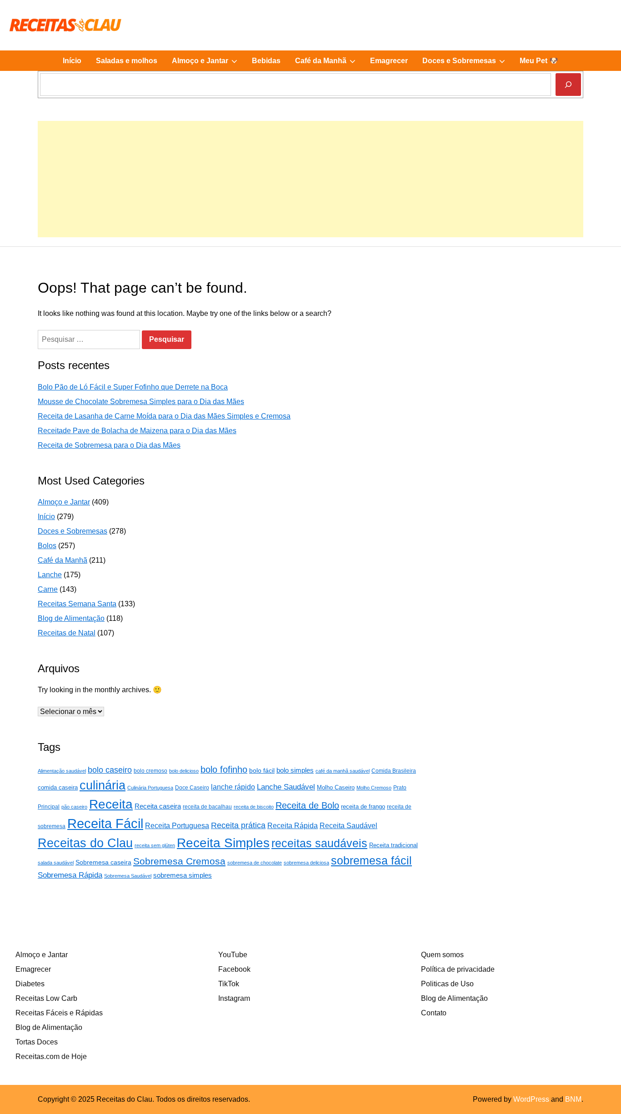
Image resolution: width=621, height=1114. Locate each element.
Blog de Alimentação (71, 618)
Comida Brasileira (393, 771)
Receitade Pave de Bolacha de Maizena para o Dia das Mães (137, 431)
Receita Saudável (348, 825)
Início (72, 61)
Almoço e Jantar (208, 63)
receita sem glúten (155, 845)
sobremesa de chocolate (254, 862)
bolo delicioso (184, 771)
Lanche (50, 575)
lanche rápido (233, 787)
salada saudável (56, 862)
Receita (111, 804)
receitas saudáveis (319, 843)
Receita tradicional (393, 845)
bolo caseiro (110, 769)
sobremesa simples (182, 875)
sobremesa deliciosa (306, 862)
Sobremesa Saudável (127, 876)
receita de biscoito (254, 806)
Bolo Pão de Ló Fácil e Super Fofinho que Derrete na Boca (133, 387)
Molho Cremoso (373, 787)
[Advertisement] (310, 184)
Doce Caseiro (192, 787)
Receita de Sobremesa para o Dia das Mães (109, 445)
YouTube (232, 955)
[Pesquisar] (568, 84)
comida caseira (58, 787)
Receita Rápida (292, 825)
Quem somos (442, 955)
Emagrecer (389, 61)
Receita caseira (158, 806)
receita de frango (363, 806)
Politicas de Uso (447, 984)
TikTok (228, 984)
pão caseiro (74, 806)
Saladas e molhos (126, 61)
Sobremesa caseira (103, 862)
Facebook (234, 969)
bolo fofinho (223, 769)
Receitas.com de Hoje (51, 1056)
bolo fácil (262, 770)
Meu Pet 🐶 (539, 61)
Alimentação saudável (62, 771)
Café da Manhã (329, 63)
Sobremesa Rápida (70, 874)
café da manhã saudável (343, 771)
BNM (573, 1099)
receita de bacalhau (207, 807)
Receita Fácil (105, 823)
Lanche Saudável (286, 786)
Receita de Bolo (307, 805)
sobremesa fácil (371, 860)
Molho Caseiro (336, 787)
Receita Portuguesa (177, 825)
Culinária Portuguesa (150, 787)
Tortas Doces (36, 1042)
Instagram (234, 998)
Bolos (47, 546)
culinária (102, 785)
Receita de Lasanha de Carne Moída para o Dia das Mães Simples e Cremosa (164, 416)
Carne (48, 589)
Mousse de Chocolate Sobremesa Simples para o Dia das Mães (141, 401)
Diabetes (30, 984)
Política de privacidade (458, 969)
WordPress (531, 1099)
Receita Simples (223, 843)
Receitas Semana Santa (77, 604)
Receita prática (238, 825)
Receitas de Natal (66, 633)
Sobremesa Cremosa (179, 861)
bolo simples (295, 770)
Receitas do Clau (85, 843)
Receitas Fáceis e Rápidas (59, 1013)
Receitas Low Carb (46, 998)
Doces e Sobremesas (467, 63)
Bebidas (266, 61)
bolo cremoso (150, 771)
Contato (433, 1013)
